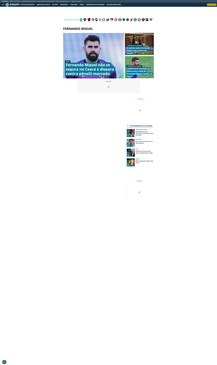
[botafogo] (85, 20)
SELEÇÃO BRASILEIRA (114, 4)
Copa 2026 (73, 4)
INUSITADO (64, 4)
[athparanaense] (131, 20)
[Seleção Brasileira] (81, 20)
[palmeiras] (103, 20)
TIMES (82, 4)
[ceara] (147, 20)
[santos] (107, 20)
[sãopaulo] (111, 20)
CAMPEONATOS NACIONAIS (95, 4)
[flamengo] (89, 20)
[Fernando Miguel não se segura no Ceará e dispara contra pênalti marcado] (93, 55)
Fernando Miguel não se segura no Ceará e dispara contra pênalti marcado (90, 69)
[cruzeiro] (127, 20)
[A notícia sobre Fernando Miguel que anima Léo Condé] (139, 44)
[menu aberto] (3, 5)
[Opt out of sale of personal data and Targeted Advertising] (4, 362)
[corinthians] (99, 20)
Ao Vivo (55, 4)
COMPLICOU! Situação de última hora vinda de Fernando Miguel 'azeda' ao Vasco (139, 72)
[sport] (143, 20)
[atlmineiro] (123, 20)
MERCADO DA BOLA (43, 4)
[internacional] (115, 20)
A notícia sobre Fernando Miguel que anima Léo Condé (138, 50)
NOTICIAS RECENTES (27, 4)
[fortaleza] (151, 20)
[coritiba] (135, 20)
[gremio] (120, 20)
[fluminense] (92, 20)
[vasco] (96, 20)
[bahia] (139, 20)
